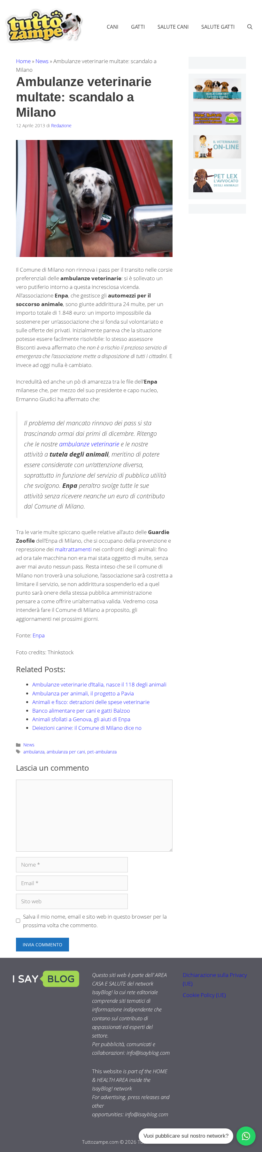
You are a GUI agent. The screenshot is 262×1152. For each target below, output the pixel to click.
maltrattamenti (73, 549)
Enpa (39, 635)
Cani (112, 26)
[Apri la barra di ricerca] (250, 27)
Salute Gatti (218, 26)
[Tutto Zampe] (43, 26)
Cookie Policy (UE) (204, 995)
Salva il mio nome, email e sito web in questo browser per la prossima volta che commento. (95, 921)
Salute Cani (173, 26)
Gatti (138, 26)
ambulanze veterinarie (89, 443)
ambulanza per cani (66, 752)
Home (23, 61)
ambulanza (33, 752)
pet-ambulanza (102, 752)
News (42, 61)
